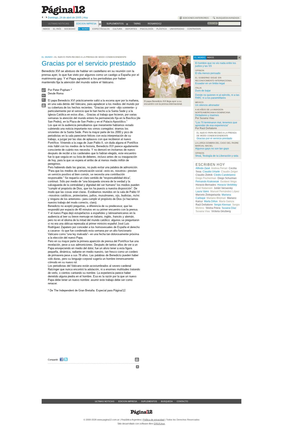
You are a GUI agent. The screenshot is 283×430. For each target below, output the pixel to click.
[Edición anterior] (42, 17)
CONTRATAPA (194, 29)
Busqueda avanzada (227, 18)
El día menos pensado (207, 73)
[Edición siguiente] (46, 17)
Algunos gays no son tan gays (212, 148)
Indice (46, 29)
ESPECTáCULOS (101, 29)
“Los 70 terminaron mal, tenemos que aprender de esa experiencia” (216, 124)
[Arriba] (137, 367)
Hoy (85, 17)
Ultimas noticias (104, 401)
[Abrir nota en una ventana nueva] (44, 91)
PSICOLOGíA (146, 29)
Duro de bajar (203, 90)
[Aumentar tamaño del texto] (44, 96)
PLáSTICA (161, 29)
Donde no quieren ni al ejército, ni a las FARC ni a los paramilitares (217, 96)
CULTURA (117, 29)
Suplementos (149, 401)
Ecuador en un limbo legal (210, 83)
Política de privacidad (153, 419)
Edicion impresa (127, 401)
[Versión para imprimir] (44, 106)
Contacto (182, 401)
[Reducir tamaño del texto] (44, 100)
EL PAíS (57, 29)
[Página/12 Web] (63, 14)
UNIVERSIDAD (177, 29)
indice (210, 57)
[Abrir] (100, 24)
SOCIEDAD (69, 29)
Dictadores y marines (207, 115)
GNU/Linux (159, 423)
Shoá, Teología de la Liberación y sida (216, 155)
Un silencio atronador (207, 105)
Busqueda (167, 401)
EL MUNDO (83, 29)
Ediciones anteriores (195, 18)
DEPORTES (131, 29)
